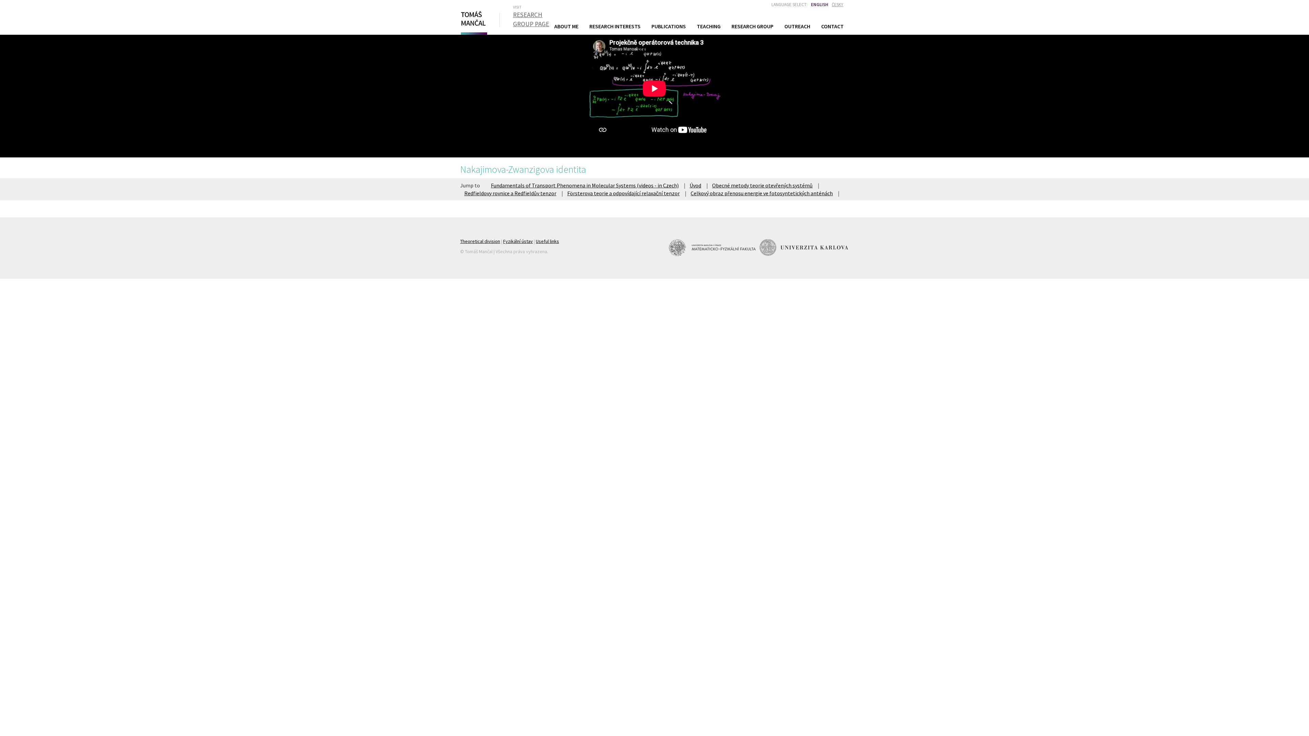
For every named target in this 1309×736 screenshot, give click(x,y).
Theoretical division (480, 241)
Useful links (547, 241)
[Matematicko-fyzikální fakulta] (713, 247)
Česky (837, 4)
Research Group (752, 26)
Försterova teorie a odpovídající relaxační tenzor (623, 193)
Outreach (797, 26)
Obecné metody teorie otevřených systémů (762, 185)
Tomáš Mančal (473, 21)
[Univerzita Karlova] (804, 247)
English (819, 4)
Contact (832, 26)
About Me (566, 26)
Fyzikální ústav (518, 241)
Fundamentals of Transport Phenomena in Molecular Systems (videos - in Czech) (585, 185)
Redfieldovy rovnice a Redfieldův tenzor (510, 193)
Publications (668, 26)
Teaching (709, 26)
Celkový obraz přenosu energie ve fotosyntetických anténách (762, 193)
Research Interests (615, 26)
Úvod (695, 185)
